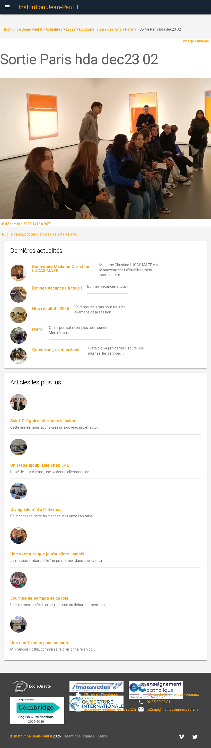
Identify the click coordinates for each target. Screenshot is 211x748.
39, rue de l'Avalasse (101, 694)
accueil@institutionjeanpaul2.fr (110, 709)
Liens (102, 736)
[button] (7, 7)
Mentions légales (79, 736)
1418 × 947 (41, 224)
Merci (37, 329)
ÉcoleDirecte (40, 686)
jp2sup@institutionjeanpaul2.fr (172, 709)
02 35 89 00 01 (158, 702)
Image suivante (196, 41)
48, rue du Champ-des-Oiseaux (173, 694)
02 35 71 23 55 (96, 702)
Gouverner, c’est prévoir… (57, 349)
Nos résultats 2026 (50, 308)
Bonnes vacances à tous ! (57, 288)
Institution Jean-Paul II (33, 736)
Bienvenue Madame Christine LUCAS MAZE (60, 268)
